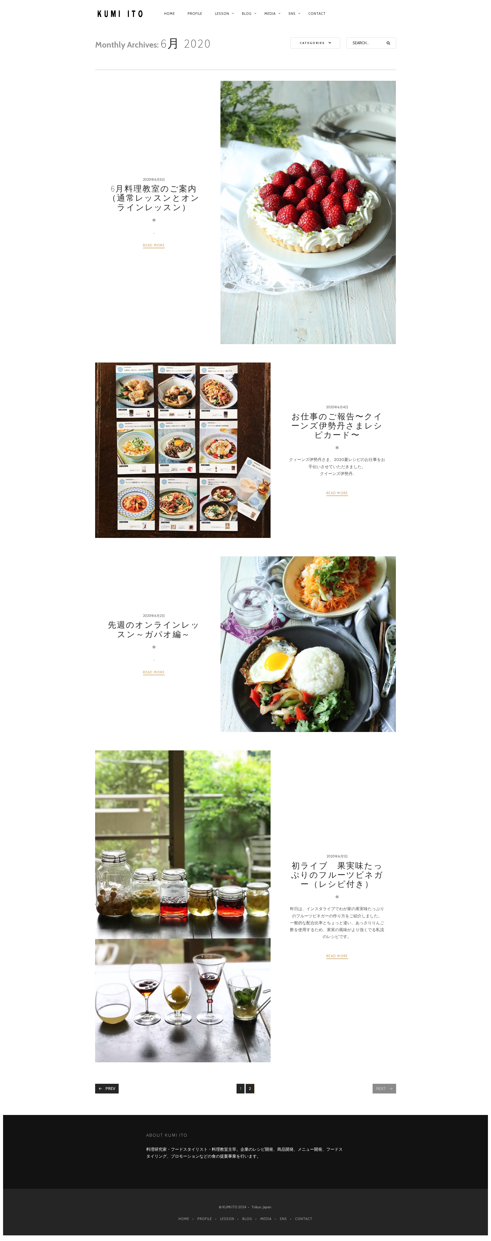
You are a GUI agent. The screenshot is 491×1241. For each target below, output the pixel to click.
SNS (292, 14)
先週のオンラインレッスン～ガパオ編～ (154, 629)
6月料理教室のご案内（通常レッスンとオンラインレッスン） (154, 198)
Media (270, 14)
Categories (312, 43)
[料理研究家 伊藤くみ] (121, 13)
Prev (110, 1088)
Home (169, 14)
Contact (317, 14)
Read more (154, 245)
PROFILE (195, 14)
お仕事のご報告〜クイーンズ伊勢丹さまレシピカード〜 (337, 425)
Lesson (222, 14)
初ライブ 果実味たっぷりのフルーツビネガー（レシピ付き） (337, 875)
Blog (247, 14)
